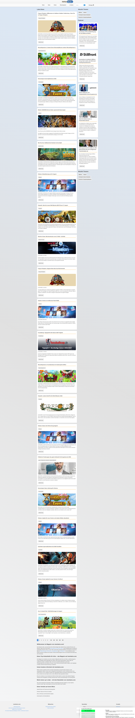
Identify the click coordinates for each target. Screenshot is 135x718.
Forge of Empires (42, 18)
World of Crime (41, 239)
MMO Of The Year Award (17, 709)
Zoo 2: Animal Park (42, 614)
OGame (40, 177)
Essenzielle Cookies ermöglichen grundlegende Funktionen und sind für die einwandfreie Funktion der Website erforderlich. (119, 711)
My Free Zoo (41, 146)
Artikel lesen (41, 42)
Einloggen (91, 5)
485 (62, 640)
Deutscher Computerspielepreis (85, 17)
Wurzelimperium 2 (42, 50)
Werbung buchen (17, 706)
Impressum (118, 706)
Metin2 (40, 113)
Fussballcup (41, 335)
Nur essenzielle (88, 713)
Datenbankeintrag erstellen (51, 706)
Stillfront (80, 12)
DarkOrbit (40, 549)
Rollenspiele (49, 651)
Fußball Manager (43, 651)
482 (54, 640)
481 (51, 640)
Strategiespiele (55, 651)
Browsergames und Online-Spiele (56, 648)
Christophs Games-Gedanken (84, 14)
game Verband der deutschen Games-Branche (47, 460)
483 (57, 640)
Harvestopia (41, 491)
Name (84, 706)
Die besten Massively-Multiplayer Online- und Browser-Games (17, 710)
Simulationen (62, 651)
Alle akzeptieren (88, 710)
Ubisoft (84, 12)
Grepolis (40, 208)
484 (60, 640)
